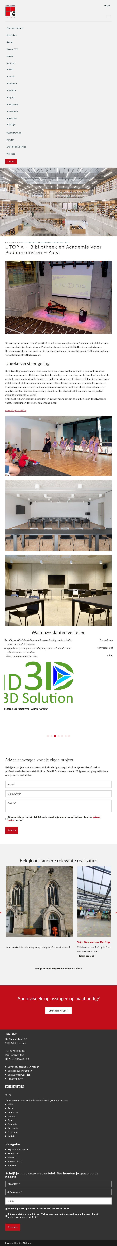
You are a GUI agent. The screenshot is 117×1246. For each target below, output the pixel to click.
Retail (11, 76)
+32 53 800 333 (17, 1050)
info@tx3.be (17, 1054)
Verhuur (10, 139)
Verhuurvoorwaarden (19, 1074)
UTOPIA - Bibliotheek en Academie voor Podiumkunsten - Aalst (44, 242)
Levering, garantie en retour (23, 1066)
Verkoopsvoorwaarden (20, 1070)
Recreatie (13, 104)
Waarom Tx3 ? (15, 1161)
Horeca (12, 90)
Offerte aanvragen (57, 1010)
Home (7, 242)
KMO (11, 69)
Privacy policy (15, 1078)
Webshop (11, 153)
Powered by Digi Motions (18, 1243)
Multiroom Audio (14, 132)
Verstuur (12, 830)
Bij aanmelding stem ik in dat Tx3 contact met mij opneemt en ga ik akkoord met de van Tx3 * (54, 819)
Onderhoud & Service (16, 146)
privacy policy (19, 1217)
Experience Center (15, 28)
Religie (12, 124)
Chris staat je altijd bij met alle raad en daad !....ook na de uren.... (58, 647)
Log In (107, 5)
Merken (10, 56)
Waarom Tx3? (12, 49)
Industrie (13, 83)
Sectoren (11, 63)
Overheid (13, 111)
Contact (11, 161)
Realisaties (12, 35)
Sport (11, 97)
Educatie (13, 118)
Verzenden (13, 1227)
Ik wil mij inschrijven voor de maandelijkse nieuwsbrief (38, 1208)
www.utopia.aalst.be (15, 410)
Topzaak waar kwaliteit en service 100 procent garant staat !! (58, 640)
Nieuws (10, 42)
